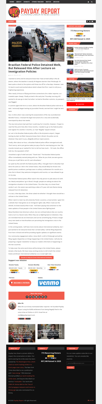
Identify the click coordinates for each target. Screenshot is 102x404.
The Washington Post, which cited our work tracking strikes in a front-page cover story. (21, 364)
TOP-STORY (12, 25)
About (18, 2)
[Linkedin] (39, 297)
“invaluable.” (18, 381)
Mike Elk (11, 75)
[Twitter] (30, 297)
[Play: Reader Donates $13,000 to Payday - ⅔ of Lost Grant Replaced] (80, 89)
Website (22, 318)
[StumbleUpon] (46, 297)
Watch (48, 2)
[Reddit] (36, 297)
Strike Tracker (38, 2)
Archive (56, 2)
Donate (27, 2)
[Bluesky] (90, 21)
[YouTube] (92, 21)
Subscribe (81, 104)
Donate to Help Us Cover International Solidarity (36, 257)
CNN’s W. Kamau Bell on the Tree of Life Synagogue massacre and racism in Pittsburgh (21, 387)
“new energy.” (16, 373)
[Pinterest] (42, 297)
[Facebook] (87, 21)
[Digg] (33, 297)
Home (12, 2)
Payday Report (19, 400)
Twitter (28, 318)
